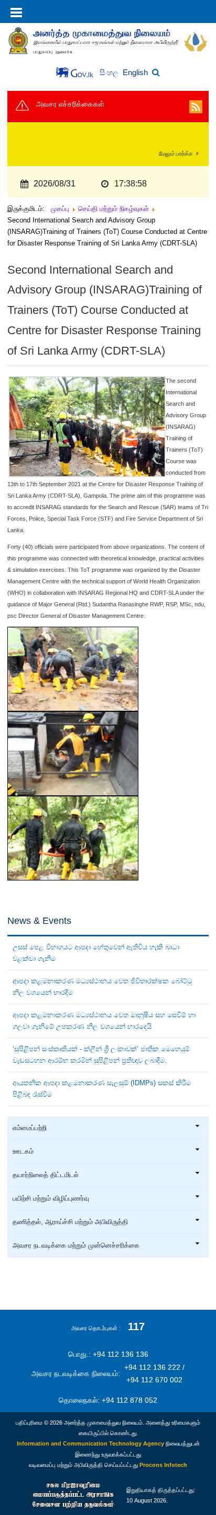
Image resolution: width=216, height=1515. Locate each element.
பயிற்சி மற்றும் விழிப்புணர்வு (51, 1198)
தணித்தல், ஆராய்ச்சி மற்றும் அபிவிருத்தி (70, 1222)
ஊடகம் (23, 1151)
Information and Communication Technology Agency (90, 1443)
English (135, 72)
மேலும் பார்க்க (175, 153)
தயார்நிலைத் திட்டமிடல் (46, 1175)
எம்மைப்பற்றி (30, 1128)
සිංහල (110, 73)
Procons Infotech (163, 1465)
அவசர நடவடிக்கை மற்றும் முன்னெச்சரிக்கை (76, 1245)
